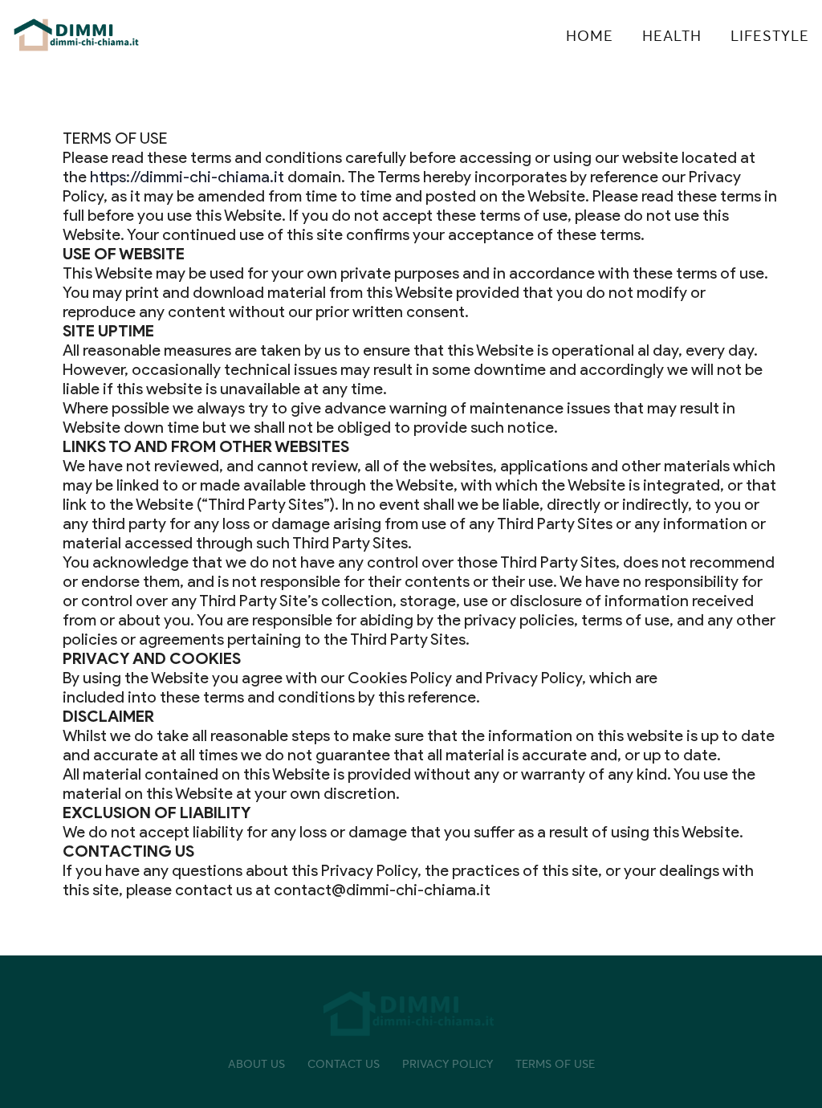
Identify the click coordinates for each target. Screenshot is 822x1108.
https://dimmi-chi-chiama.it (187, 176)
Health (672, 35)
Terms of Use (555, 1064)
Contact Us (343, 1064)
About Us (256, 1064)
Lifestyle (769, 35)
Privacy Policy (447, 1064)
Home (589, 35)
